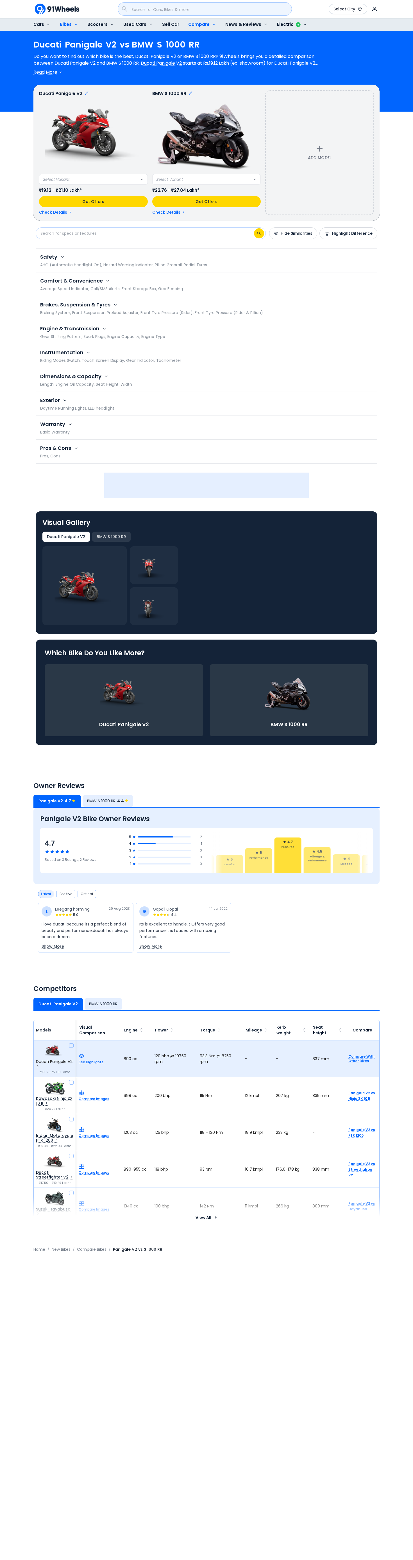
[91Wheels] (57, 9)
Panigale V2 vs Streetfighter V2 (361, 1169)
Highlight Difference (352, 233)
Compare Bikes (91, 1249)
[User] (374, 9)
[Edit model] (87, 93)
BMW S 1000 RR (111, 536)
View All (203, 1217)
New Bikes (61, 1249)
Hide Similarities (296, 233)
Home (39, 1249)
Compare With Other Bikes (361, 1058)
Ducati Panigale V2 (161, 63)
